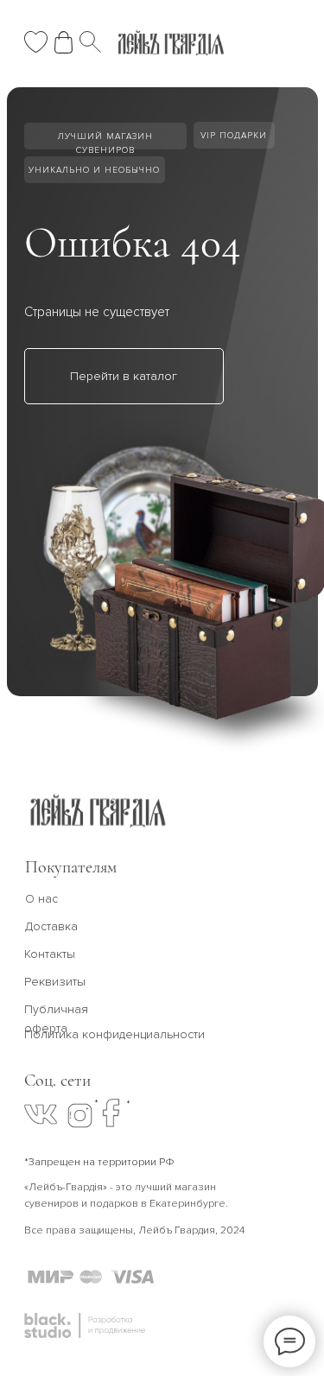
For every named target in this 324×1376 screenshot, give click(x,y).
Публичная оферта (56, 1019)
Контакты (49, 954)
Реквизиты (55, 981)
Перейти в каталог (123, 376)
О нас (41, 898)
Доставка (51, 926)
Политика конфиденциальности (114, 1034)
